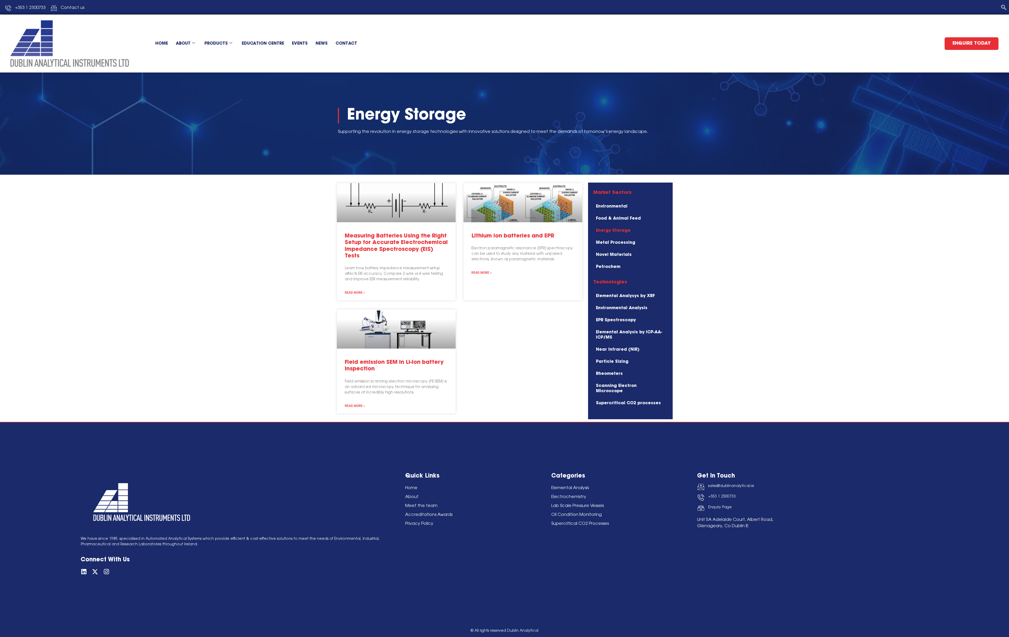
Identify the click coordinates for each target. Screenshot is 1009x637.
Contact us (72, 8)
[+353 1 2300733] (701, 497)
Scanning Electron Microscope (616, 388)
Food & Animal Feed (618, 218)
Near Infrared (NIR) (618, 350)
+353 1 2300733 (722, 497)
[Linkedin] (84, 572)
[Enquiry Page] (701, 508)
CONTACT (346, 44)
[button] (1003, 8)
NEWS (322, 44)
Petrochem (608, 267)
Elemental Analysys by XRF (625, 296)
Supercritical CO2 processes (628, 403)
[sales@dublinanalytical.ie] (701, 487)
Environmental (611, 206)
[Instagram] (106, 572)
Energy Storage (613, 231)
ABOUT (183, 44)
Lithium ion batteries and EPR (512, 236)
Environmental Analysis (621, 308)
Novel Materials (614, 255)
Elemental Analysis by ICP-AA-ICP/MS (629, 335)
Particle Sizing (612, 362)
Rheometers (609, 374)
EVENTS (300, 44)
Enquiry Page (720, 507)
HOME (161, 44)
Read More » (355, 292)
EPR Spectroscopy (616, 320)
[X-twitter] (95, 572)
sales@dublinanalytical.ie (731, 486)
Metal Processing (615, 243)
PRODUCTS (216, 44)
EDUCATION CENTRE (263, 44)
